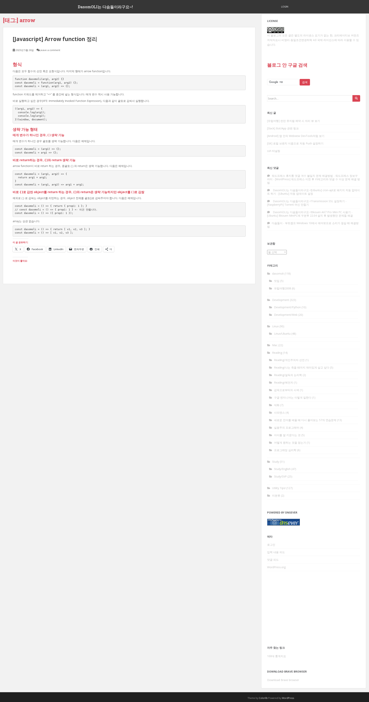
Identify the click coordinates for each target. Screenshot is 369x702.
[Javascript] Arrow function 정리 (55, 39)
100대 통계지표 (276, 656)
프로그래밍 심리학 (285, 450)
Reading (277, 352)
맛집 (276, 281)
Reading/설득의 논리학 (288, 375)
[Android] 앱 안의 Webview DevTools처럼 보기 (295, 136)
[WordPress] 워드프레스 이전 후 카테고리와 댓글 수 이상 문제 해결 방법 (313, 180)
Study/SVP (280, 476)
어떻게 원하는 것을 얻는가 (290, 442)
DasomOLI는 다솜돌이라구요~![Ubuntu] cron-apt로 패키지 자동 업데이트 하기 (313, 191)
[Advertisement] (313, 610)
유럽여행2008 (282, 288)
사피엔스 (279, 412)
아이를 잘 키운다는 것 (287, 435)
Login (284, 6)
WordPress (288, 698)
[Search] (356, 98)
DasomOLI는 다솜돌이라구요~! (105, 6)
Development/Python (287, 307)
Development (280, 300)
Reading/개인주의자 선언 (289, 360)
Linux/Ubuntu (282, 333)
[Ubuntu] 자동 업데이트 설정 (295, 193)
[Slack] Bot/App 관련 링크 (283, 128)
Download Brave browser (283, 680)
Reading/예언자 (283, 382)
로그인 (271, 544)
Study (275, 461)
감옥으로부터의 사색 (286, 390)
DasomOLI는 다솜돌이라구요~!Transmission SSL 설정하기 (308, 201)
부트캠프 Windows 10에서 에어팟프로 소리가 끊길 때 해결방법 (313, 224)
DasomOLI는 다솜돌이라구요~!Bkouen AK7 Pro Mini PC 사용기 (311, 212)
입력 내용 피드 (276, 552)
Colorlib (263, 698)
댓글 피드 (273, 559)
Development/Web (286, 315)
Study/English (282, 469)
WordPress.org (276, 567)
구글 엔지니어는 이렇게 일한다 (292, 397)
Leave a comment (50, 50)
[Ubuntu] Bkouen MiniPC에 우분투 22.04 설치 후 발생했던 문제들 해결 (310, 215)
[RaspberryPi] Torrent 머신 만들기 (288, 204)
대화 (276, 405)
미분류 (276, 495)
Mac (275, 345)
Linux (275, 326)
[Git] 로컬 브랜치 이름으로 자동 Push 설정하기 (295, 143)
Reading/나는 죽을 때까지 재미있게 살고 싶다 (301, 367)
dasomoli (278, 273)
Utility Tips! (279, 488)
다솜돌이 (277, 223)
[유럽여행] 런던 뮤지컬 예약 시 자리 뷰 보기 (293, 121)
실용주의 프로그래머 (286, 427)
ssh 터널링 (273, 151)
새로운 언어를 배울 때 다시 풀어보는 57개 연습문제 (305, 420)
